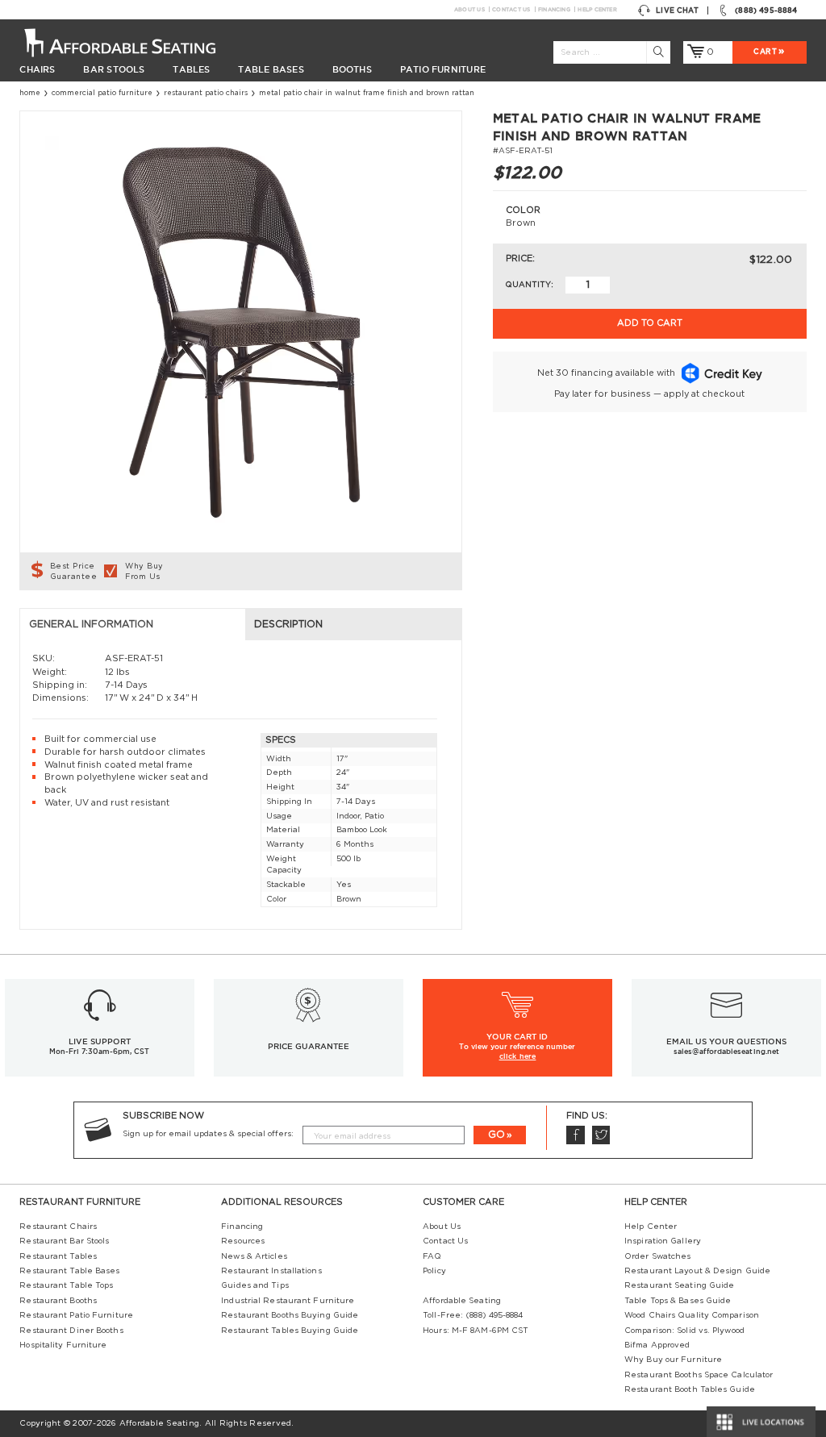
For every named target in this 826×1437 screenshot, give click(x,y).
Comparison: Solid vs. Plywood (684, 1331)
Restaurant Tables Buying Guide (289, 1331)
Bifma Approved (657, 1345)
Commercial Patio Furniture (102, 93)
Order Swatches (657, 1256)
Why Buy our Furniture (673, 1360)
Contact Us (511, 9)
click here (517, 1056)
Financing (554, 9)
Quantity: (529, 285)
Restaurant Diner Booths (71, 1331)
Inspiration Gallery (662, 1241)
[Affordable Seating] (132, 42)
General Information (91, 624)
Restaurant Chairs (58, 1226)
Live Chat (677, 10)
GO (496, 1134)
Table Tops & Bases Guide (677, 1301)
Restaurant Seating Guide (679, 1285)
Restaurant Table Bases (69, 1271)
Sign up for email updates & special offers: (208, 1134)
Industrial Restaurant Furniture (287, 1301)
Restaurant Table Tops (66, 1285)
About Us (469, 9)
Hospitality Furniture (62, 1345)
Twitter (601, 1135)
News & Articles (253, 1256)
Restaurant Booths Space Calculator (698, 1375)
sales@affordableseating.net (726, 1052)
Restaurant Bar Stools (64, 1241)
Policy (434, 1271)
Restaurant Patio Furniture (76, 1315)
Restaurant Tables (58, 1256)
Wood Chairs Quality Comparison (691, 1315)
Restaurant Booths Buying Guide (289, 1315)
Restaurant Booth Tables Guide (689, 1389)
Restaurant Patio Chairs (206, 93)
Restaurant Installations (271, 1271)
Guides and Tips (254, 1285)
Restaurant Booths (58, 1301)
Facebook (575, 1135)
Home (29, 93)
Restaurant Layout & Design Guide (697, 1271)
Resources (243, 1241)
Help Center (597, 9)
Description (288, 624)
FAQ (432, 1256)
